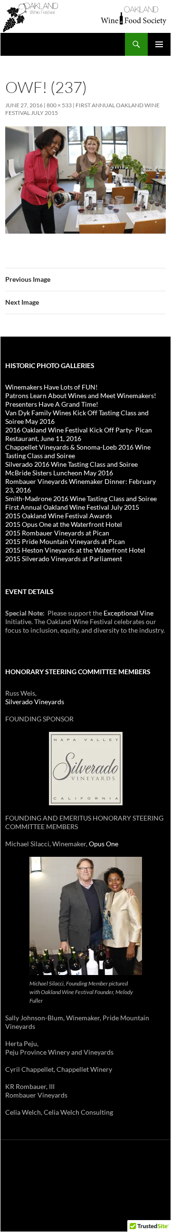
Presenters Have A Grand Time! (51, 404)
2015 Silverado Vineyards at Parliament (63, 558)
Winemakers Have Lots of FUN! (51, 387)
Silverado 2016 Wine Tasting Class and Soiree (71, 464)
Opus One (103, 844)
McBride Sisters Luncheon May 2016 (59, 473)
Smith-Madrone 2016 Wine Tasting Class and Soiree (81, 498)
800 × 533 (59, 105)
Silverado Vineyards (34, 702)
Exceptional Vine (128, 613)
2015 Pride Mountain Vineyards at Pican (65, 541)
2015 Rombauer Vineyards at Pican (57, 533)
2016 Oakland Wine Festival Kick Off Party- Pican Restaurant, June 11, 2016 (78, 434)
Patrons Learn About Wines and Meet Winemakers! (80, 395)
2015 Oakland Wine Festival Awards (58, 516)
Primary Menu (159, 44)
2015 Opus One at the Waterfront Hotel (63, 524)
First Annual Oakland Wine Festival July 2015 (72, 507)
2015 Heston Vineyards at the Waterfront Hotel (75, 550)
